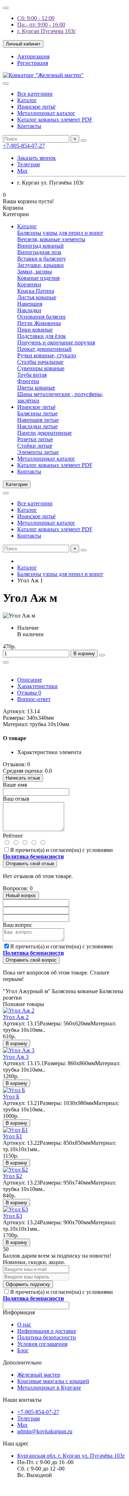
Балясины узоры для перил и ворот (60, 233)
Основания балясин (41, 317)
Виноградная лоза (39, 252)
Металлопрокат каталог (46, 113)
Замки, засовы (34, 271)
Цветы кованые (36, 388)
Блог (23, 1350)
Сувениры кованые (40, 368)
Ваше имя (15, 785)
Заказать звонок (36, 158)
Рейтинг (13, 836)
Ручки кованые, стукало (46, 355)
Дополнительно (22, 1362)
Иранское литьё (36, 107)
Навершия (29, 304)
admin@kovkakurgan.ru (44, 1431)
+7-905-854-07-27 (24, 146)
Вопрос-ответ (34, 699)
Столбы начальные (40, 362)
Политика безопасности (46, 1337)
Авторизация (33, 56)
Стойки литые (34, 446)
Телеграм (28, 164)
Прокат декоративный (44, 349)
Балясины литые (37, 413)
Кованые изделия (38, 278)
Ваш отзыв (16, 799)
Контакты (29, 126)
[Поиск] (83, 140)
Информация (19, 1312)
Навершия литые (38, 420)
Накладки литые (37, 426)
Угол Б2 (12, 1176)
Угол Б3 (12, 1216)
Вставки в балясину (41, 259)
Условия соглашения (42, 1344)
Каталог (27, 100)
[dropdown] (6, 8)
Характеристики (37, 686)
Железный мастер (38, 1375)
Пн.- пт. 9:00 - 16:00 (41, 25)
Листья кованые (36, 297)
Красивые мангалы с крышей (53, 1381)
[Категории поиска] (6, 83)
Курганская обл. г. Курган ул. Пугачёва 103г (71, 1456)
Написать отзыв (23, 778)
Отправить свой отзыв (30, 863)
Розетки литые (35, 439)
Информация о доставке (46, 1331)
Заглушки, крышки (40, 265)
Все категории (35, 94)
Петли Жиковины (39, 323)
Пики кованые (35, 330)
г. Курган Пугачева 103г (46, 31)
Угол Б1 (12, 1136)
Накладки (29, 310)
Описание (29, 680)
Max (22, 171)
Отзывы (29, 693)
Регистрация (32, 63)
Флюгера (28, 381)
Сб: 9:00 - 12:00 (35, 18)
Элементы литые (38, 452)
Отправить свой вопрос (31, 960)
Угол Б (11, 1097)
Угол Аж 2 (16, 1017)
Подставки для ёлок (41, 336)
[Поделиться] (6, 662)
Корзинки (29, 284)
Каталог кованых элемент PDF (54, 119)
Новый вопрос (21, 895)
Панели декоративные (44, 433)
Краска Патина (35, 291)
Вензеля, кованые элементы (51, 239)
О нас (24, 1324)
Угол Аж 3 (16, 1057)
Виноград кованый (40, 246)
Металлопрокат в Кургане (49, 1388)
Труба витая (32, 375)
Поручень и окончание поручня (56, 342)
